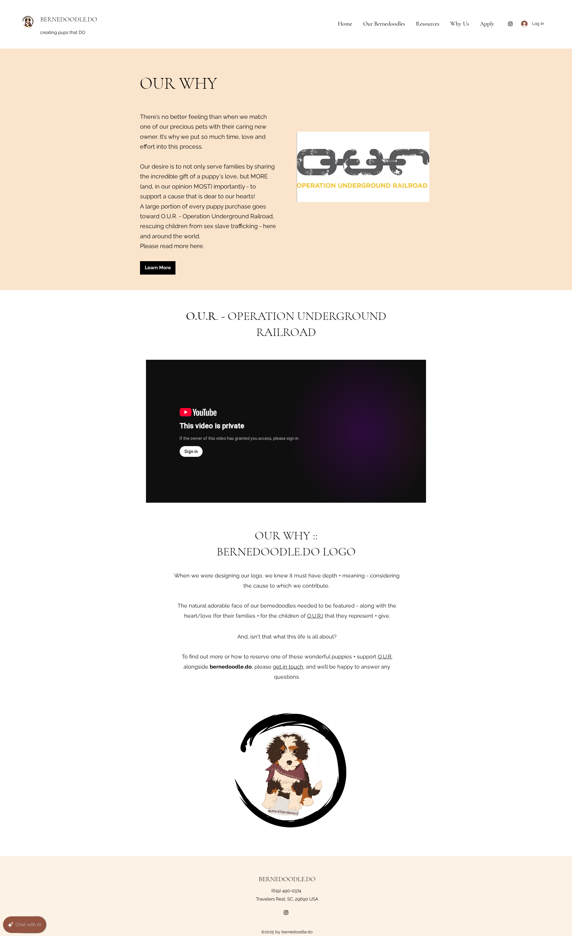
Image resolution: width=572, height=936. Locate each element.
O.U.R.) (315, 616)
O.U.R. (385, 656)
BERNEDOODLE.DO (68, 19)
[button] (430, 23)
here (196, 246)
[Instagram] (510, 24)
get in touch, (288, 667)
